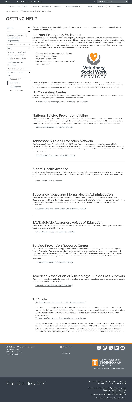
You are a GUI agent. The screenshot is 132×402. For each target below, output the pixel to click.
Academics (57, 6)
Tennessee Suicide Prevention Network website (54, 155)
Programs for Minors (118, 392)
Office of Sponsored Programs (115, 388)
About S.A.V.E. (15, 79)
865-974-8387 (13, 354)
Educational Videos (18, 90)
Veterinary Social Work (16, 59)
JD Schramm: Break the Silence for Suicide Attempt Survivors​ (60, 302)
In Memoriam (15, 87)
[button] (7, 2)
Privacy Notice (121, 394)
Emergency (67, 347)
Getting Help (15, 83)
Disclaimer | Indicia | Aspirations (114, 390)
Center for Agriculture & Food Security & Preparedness (17, 38)
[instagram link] (105, 348)
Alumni (10, 28)
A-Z (95, 2)
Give (110, 6)
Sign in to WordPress (118, 398)
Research (89, 6)
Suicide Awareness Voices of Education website (54, 232)
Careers (119, 6)
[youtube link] (122, 348)
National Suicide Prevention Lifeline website (53, 127)
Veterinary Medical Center (73, 6)
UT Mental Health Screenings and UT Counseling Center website (61, 102)
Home (8, 11)
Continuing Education (16, 45)
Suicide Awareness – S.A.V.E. (30, 11)
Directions (66, 353)
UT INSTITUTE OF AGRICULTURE (29, 2)
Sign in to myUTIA (102, 398)
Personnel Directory (95, 388)
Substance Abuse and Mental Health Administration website (59, 209)
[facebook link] (99, 348)
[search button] (126, 1)
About (35, 6)
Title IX (107, 392)
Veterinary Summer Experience (15, 63)
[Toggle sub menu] (29, 27)
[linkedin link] (116, 348)
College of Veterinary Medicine (17, 6)
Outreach (100, 6)
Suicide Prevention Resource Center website (53, 262)
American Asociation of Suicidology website (53, 285)
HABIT (10, 48)
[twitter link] (111, 348)
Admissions (45, 6)
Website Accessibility (106, 394)
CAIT (9, 32)
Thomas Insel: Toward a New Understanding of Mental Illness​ (60, 318)
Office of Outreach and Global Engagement (16, 53)
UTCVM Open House (15, 69)
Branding (94, 394)
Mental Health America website (48, 181)
